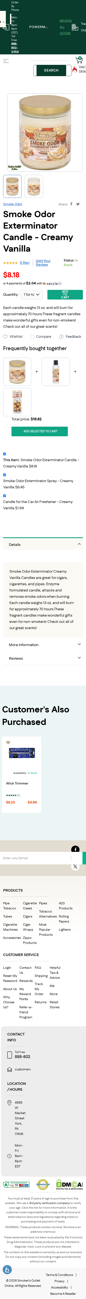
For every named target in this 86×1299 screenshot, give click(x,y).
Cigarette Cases (30, 906)
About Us (10, 989)
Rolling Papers (64, 919)
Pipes (43, 903)
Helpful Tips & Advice (55, 972)
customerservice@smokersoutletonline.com (48, 1069)
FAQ (38, 967)
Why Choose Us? (8, 1002)
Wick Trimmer (17, 783)
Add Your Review (43, 262)
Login (7, 967)
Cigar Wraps (28, 927)
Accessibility (59, 1287)
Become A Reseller (63, 1294)
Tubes (7, 916)
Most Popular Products (46, 929)
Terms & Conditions (59, 1275)
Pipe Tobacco (9, 906)
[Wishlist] (8, 743)
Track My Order (39, 989)
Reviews (16, 658)
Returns (40, 1002)
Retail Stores (54, 1005)
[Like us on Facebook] (75, 850)
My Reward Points (25, 994)
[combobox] (52, 70)
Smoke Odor (12, 204)
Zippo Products (30, 940)
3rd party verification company (49, 1203)
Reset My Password (10, 978)
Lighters (65, 929)
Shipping (41, 976)
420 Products (65, 906)
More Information (23, 645)
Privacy (59, 1281)
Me (52, 986)
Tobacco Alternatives (48, 914)
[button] (34, 186)
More (54, 994)
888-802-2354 (15, 48)
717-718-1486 (70, 1057)
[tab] (43, 543)
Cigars (27, 916)
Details (14, 545)
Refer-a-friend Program (25, 1012)
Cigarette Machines (10, 927)
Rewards (26, 981)
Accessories (12, 938)
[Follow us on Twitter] (75, 866)
